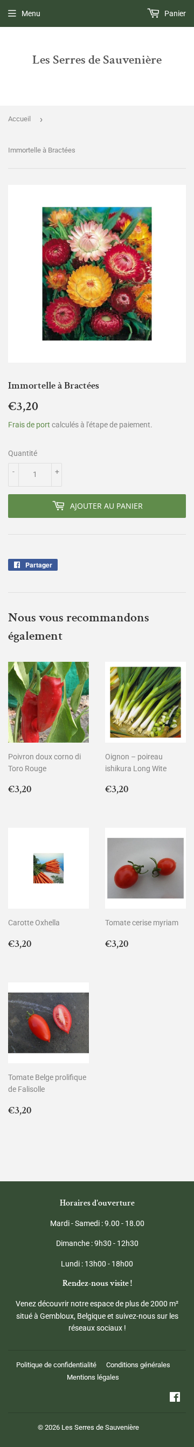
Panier (174, 13)
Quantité (22, 453)
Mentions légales (93, 1377)
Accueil (19, 119)
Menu (31, 13)
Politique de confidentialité (56, 1365)
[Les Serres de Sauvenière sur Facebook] (175, 1398)
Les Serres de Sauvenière (97, 59)
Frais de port (29, 424)
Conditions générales (138, 1365)
